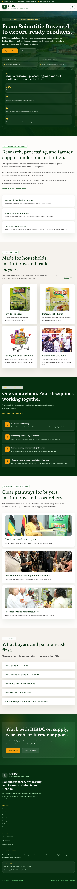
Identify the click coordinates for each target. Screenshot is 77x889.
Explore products (10, 51)
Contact (4, 827)
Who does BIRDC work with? (20, 683)
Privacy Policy (55, 880)
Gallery (4, 824)
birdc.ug (72, 880)
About (4, 812)
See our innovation (27, 51)
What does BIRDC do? (16, 665)
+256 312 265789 (7, 837)
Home (4, 809)
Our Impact (5, 821)
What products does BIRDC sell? (22, 674)
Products (5, 815)
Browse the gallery (30, 751)
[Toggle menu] (72, 7)
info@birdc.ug (6, 841)
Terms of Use (65, 880)
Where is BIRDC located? (18, 692)
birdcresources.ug (7, 844)
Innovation (5, 818)
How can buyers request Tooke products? (26, 701)
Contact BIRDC (13, 751)
